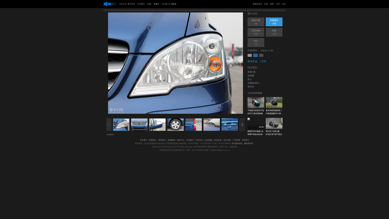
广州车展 (236, 140)
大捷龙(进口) (254, 83)
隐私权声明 (248, 143)
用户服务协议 (237, 143)
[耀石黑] (261, 55)
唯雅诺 (156, 4)
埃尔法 (251, 86)
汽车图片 (141, 4)
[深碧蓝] (255, 55)
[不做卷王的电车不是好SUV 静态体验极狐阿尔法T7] (256, 102)
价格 (266, 4)
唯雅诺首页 (257, 4)
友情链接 (171, 140)
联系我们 (162, 140)
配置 (272, 4)
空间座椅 (256, 32)
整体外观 (256, 22)
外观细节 (274, 22)
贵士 (250, 79)
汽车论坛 (199, 140)
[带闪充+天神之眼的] (274, 123)
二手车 (262, 61)
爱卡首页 (131, 4)
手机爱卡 (245, 140)
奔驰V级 (251, 72)
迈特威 (251, 76)
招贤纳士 (153, 140)
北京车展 (227, 140)
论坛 (284, 4)
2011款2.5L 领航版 (169, 4)
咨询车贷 (252, 61)
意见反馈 (217, 140)
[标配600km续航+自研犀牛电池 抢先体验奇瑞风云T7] (256, 123)
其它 (256, 42)
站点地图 (208, 140)
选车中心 (180, 140)
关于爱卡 (143, 140)
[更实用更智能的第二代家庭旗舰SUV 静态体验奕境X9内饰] (274, 102)
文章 (278, 4)
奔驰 (149, 4)
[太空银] (250, 55)
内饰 (274, 32)
